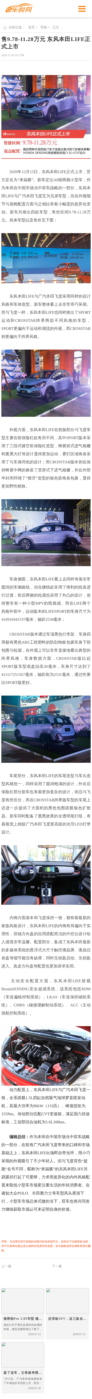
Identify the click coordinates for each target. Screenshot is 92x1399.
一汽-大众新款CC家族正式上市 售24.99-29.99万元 (26, 1275)
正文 (55, 27)
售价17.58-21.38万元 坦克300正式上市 (71, 1275)
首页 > (33, 27)
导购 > (45, 27)
